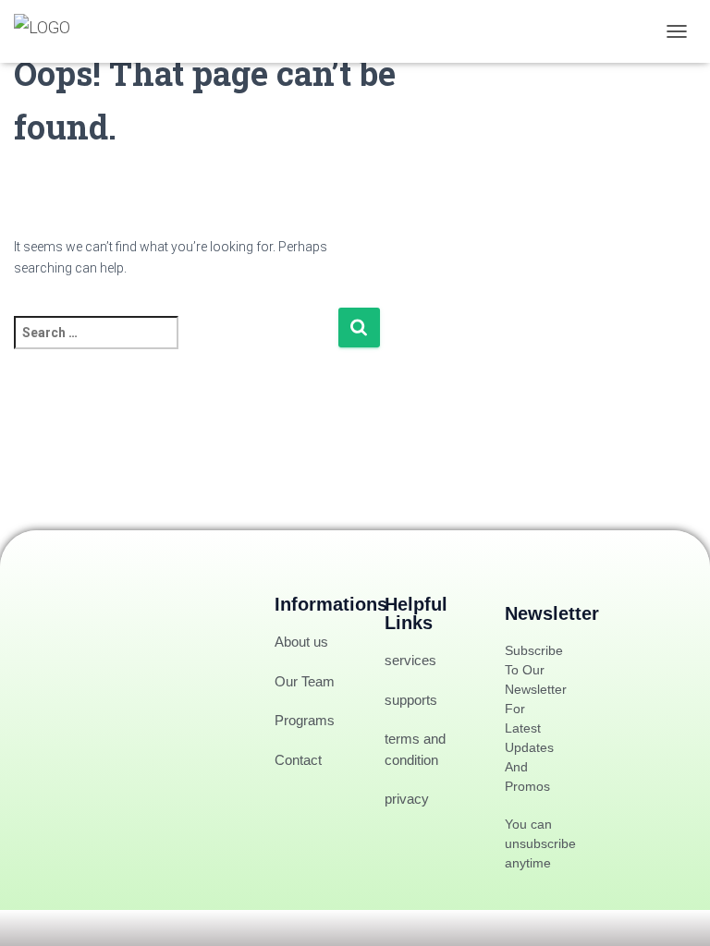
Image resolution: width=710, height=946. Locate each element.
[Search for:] (175, 345)
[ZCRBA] (49, 31)
